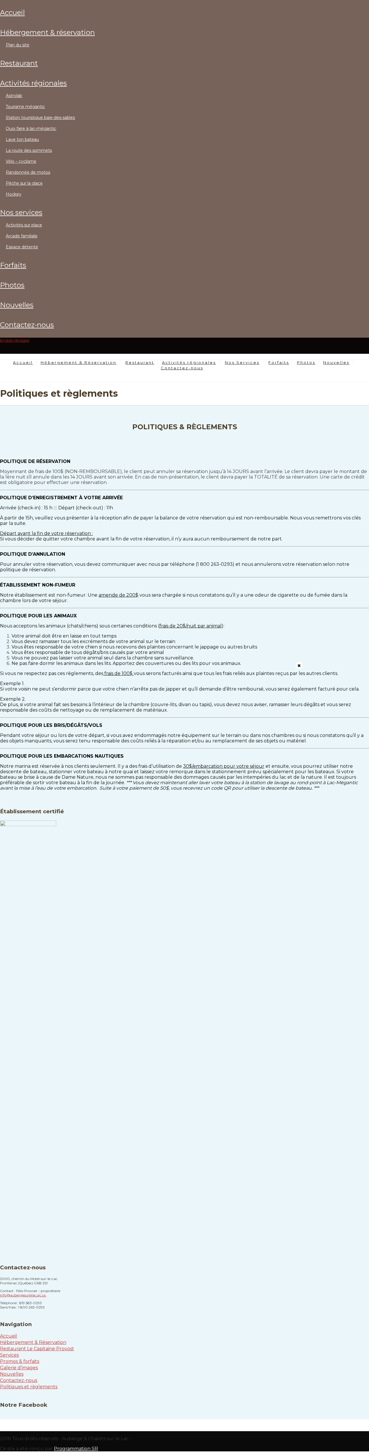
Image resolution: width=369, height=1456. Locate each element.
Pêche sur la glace (24, 183)
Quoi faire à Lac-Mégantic (31, 128)
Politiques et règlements (28, 1386)
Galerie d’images (19, 1367)
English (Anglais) (14, 340)
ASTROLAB (14, 95)
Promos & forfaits (19, 1361)
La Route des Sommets (29, 150)
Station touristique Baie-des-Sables (40, 117)
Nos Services (21, 212)
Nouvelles (16, 305)
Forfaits (13, 265)
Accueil (12, 12)
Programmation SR (76, 1448)
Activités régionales (33, 83)
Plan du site (17, 45)
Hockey (13, 194)
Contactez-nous (27, 325)
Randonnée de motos (28, 172)
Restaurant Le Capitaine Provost (37, 1348)
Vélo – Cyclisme (21, 161)
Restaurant (19, 63)
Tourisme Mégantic (25, 106)
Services (9, 1355)
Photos (12, 285)
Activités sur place (24, 225)
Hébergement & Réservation (47, 32)
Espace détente (22, 246)
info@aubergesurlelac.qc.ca (23, 1295)
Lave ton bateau (22, 139)
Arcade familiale (21, 236)
